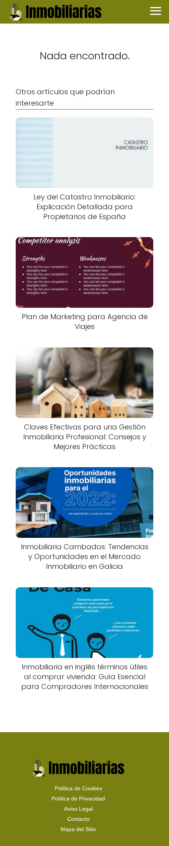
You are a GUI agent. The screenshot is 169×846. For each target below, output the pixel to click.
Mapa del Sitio (78, 829)
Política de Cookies (78, 788)
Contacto (78, 819)
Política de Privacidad (78, 798)
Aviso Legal (78, 809)
